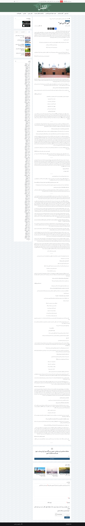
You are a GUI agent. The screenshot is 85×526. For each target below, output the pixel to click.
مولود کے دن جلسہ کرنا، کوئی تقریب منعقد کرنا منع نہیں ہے (40, 475)
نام (69, 498)
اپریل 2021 (27, 161)
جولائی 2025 (27, 84)
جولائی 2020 (27, 175)
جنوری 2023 (27, 129)
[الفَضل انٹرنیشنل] (42, 7)
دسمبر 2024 (27, 94)
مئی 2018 (28, 215)
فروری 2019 (27, 201)
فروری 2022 (27, 146)
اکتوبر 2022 (27, 134)
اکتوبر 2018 (27, 207)
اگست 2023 (27, 119)
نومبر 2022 (27, 132)
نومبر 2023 (27, 114)
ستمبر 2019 (27, 190)
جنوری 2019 (27, 202)
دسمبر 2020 (27, 167)
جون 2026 (28, 67)
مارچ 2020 (27, 181)
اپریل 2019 (27, 198)
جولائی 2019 (27, 193)
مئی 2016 (28, 231)
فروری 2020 (27, 183)
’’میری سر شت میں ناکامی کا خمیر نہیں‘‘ (19, 36)
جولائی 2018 (27, 212)
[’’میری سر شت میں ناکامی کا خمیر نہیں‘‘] (27, 37)
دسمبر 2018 (27, 204)
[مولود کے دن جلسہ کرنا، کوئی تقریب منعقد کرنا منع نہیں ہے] (39, 470)
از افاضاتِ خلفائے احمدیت (39, 13)
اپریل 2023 (27, 125)
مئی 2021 (28, 160)
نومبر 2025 (27, 77)
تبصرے (17, 32)
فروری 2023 (27, 128)
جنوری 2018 (27, 221)
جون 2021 (28, 158)
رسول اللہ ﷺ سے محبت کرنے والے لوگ (65, 474)
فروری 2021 (27, 164)
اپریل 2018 (27, 216)
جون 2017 (28, 222)
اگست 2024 (27, 100)
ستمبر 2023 (27, 117)
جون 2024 (28, 103)
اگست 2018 (27, 210)
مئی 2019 (28, 196)
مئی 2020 (28, 178)
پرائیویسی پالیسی (17, 524)
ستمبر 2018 (27, 209)
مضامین (24, 13)
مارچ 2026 (27, 71)
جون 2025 (28, 85)
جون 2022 (28, 140)
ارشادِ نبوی (66, 13)
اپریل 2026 (27, 70)
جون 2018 (28, 213)
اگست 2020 (27, 174)
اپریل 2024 (27, 106)
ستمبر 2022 (27, 135)
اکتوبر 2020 (27, 170)
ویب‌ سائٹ (49, 502)
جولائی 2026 (27, 65)
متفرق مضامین (58, 19)
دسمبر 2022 (27, 131)
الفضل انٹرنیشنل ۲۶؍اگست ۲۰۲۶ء (54, 1)
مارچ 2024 (27, 108)
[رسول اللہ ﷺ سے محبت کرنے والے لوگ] (64, 470)
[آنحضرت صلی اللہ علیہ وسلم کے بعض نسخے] (27, 54)
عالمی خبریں (30, 13)
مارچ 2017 (27, 227)
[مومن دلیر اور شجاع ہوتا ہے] (27, 41)
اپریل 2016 (27, 233)
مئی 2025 (28, 87)
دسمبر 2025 (27, 76)
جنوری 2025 (27, 93)
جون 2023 (28, 122)
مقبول (29, 32)
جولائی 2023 (27, 120)
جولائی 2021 (27, 157)
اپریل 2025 (27, 88)
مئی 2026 (28, 68)
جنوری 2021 (27, 166)
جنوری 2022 (27, 148)
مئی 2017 (28, 224)
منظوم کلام (19, 13)
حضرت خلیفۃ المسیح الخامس (51, 13)
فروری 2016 (27, 236)
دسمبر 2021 (27, 149)
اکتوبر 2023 (27, 116)
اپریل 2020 (27, 180)
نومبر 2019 (27, 187)
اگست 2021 (27, 155)
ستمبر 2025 (27, 81)
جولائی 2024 (27, 102)
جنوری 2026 (27, 74)
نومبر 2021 (27, 151)
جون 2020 (28, 177)
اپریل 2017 (27, 225)
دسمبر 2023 (27, 113)
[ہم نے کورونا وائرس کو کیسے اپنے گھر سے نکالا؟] (27, 50)
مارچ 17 (28, 239)
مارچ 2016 (27, 235)
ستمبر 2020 (27, 172)
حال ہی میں (23, 32)
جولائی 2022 (27, 138)
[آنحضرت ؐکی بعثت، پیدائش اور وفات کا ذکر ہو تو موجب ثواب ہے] (52, 470)
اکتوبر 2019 (27, 189)
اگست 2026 (27, 64)
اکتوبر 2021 (27, 152)
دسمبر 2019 (27, 186)
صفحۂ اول (67, 19)
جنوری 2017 (27, 230)
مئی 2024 (28, 105)
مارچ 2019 (27, 199)
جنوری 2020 (27, 184)
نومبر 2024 (27, 96)
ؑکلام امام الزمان (60, 13)
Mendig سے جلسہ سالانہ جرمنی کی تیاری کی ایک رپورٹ (20, 45)
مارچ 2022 (27, 145)
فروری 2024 (27, 109)
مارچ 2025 (27, 90)
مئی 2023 (28, 123)
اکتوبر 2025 (27, 79)
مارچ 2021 (27, 163)
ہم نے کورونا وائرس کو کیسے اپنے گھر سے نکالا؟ (20, 49)
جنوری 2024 (27, 111)
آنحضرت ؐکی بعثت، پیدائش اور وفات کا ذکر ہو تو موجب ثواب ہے (52, 475)
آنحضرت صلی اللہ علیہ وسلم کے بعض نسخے (20, 54)
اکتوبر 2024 (27, 97)
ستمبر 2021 (27, 154)
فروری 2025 (27, 91)
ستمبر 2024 (27, 99)
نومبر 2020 (27, 169)
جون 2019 (28, 195)
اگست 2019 (27, 192)
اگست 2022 (27, 137)
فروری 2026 (27, 73)
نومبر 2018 (27, 206)
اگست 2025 (27, 82)
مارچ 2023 (27, 126)
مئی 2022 (28, 141)
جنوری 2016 (27, 238)
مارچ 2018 (27, 218)
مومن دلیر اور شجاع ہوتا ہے (20, 40)
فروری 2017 (27, 228)
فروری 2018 (27, 219)
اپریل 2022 (27, 143)
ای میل (68, 502)
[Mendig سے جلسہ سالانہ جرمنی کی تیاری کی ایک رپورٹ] (27, 46)
